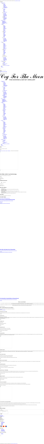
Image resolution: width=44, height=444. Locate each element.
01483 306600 (5, 71)
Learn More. (16, 0)
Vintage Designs (5, 6)
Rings (4, 30)
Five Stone (5, 83)
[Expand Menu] (2, 20)
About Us (2, 433)
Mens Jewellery (5, 28)
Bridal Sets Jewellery (4, 100)
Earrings (4, 45)
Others (4, 54)
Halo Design (5, 5)
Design (4, 62)
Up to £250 (5, 57)
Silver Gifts (3, 23)
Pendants (4, 47)
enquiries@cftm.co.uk (2, 71)
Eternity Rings (5, 96)
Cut (2, 86)
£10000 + (4, 60)
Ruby (4, 33)
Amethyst (4, 35)
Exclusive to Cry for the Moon (6, 65)
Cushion (4, 11)
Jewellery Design (2, 430)
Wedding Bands (5, 17)
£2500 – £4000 (5, 15)
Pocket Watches (5, 126)
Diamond (4, 32)
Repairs (4, 140)
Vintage (2, 120)
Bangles (4, 25)
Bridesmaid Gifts (4, 22)
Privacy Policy (18, 0)
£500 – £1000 (5, 14)
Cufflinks (4, 27)
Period (3, 133)
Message (1, 413)
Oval (4, 10)
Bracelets (4, 26)
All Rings (2, 423)
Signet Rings (5, 109)
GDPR (15, 443)
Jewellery (2, 102)
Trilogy (4, 4)
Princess (4, 9)
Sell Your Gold (2, 429)
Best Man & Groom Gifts (4, 101)
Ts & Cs (16, 443)
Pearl (4, 29)
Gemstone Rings (5, 18)
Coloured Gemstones (6, 85)
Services (2, 139)
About (1, 144)
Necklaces (5, 46)
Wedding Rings (2, 422)
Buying (3, 63)
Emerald (4, 34)
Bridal (1, 20)
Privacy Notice (12, 443)
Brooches (4, 44)
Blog (1, 66)
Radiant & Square (5, 90)
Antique (4, 19)
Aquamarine (5, 52)
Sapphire (4, 50)
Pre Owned (5, 97)
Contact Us (2, 145)
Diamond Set (3, 21)
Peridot (4, 53)
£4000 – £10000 (5, 94)
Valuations (5, 64)
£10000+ (4, 16)
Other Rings (3, 95)
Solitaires (4, 82)
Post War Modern (5, 134)
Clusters (4, 84)
